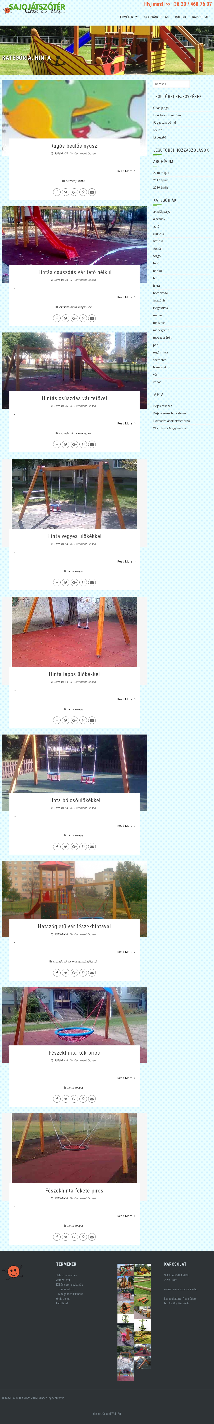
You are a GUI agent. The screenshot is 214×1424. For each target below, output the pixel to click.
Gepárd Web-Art (111, 1413)
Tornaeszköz (66, 1289)
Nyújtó (157, 130)
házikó (157, 271)
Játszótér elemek (66, 1275)
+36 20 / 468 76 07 (192, 4)
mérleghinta (161, 330)
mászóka (86, 961)
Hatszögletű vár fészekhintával (74, 926)
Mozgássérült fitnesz (70, 1294)
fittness (158, 241)
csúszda (64, 307)
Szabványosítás (156, 17)
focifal (157, 249)
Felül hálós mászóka (167, 115)
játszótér (159, 300)
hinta (81, 181)
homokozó (160, 293)
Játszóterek (63, 1280)
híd (155, 278)
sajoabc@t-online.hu (185, 1289)
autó (156, 226)
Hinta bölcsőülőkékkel (74, 800)
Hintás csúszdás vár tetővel (74, 398)
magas (82, 307)
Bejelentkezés (162, 406)
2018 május (161, 173)
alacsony (71, 181)
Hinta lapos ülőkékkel (74, 674)
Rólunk (180, 17)
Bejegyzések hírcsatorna (169, 413)
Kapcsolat (200, 17)
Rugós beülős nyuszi (74, 146)
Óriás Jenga (161, 108)
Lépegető (159, 137)
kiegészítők (160, 308)
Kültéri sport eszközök (69, 1284)
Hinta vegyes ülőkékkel (74, 536)
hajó (156, 263)
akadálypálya (162, 211)
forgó (157, 256)
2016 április (160, 187)
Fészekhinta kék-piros (74, 1053)
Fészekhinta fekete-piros (74, 1190)
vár (89, 307)
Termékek (125, 17)
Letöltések (62, 1303)
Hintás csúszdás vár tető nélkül (74, 272)
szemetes (159, 360)
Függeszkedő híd (164, 122)
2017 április (160, 180)
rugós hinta (160, 352)
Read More (124, 171)
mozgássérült (162, 337)
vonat (157, 382)
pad (155, 345)
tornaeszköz (161, 367)
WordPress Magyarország (170, 428)
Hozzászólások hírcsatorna (171, 421)
